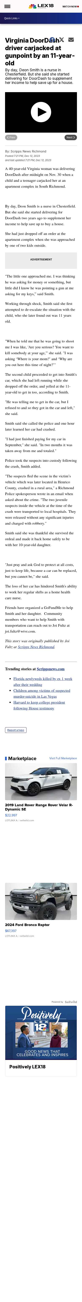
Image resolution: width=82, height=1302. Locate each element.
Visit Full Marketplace (63, 758)
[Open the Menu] (7, 6)
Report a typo (15, 730)
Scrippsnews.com (51, 669)
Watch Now (69, 6)
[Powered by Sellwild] (71, 1001)
